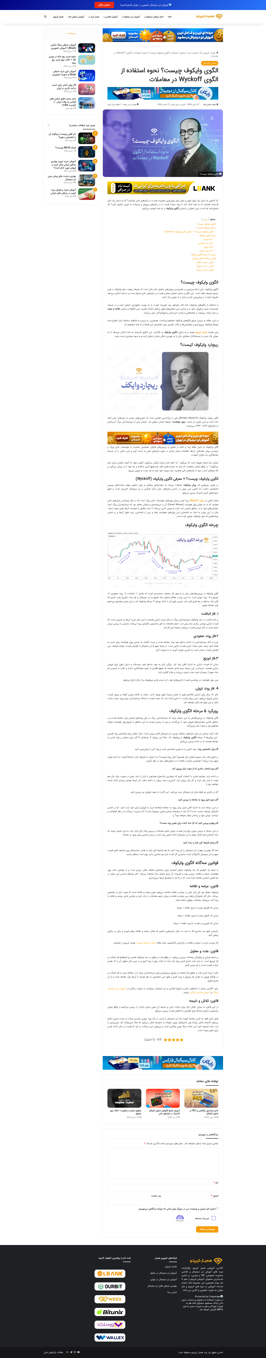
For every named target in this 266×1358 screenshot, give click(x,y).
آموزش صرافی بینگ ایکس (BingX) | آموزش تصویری (63, 46)
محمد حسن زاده (209, 104)
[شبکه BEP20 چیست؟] (86, 152)
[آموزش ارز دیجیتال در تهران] (162, 438)
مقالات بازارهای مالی (53, 1352)
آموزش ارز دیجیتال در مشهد (163, 1273)
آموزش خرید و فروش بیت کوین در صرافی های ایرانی (63, 191)
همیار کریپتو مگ (207, 53)
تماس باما (172, 1292)
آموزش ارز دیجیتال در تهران (163, 1279)
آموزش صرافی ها (76, 16)
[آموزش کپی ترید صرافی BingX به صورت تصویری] (86, 75)
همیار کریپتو (58, 16)
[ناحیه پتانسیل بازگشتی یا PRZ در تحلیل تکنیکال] (201, 1098)
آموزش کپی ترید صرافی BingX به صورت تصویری (64, 72)
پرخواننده (71, 33)
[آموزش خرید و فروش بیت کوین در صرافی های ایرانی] (86, 194)
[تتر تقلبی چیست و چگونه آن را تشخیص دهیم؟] (86, 138)
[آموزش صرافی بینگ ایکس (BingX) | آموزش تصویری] (86, 48)
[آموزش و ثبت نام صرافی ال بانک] (162, 188)
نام (216, 1183)
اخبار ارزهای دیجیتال (154, 16)
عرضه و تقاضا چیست (146, 943)
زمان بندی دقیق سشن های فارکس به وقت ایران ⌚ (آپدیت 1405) (63, 102)
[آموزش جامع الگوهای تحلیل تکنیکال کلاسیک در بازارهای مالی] (163, 1098)
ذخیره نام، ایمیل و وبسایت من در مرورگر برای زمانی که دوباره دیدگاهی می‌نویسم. (177, 1209)
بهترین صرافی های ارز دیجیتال (162, 1286)
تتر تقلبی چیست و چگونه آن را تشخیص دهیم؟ (62, 135)
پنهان (205, 219)
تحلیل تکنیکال (178, 53)
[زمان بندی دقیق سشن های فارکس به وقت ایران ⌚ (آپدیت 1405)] (86, 103)
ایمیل (214, 1196)
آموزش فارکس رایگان (200, 992)
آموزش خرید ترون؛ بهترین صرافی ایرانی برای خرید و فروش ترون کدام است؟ (63, 165)
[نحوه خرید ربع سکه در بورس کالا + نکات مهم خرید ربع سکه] (86, 60)
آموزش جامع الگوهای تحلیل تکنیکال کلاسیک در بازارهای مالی (164, 1112)
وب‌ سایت (156, 1196)
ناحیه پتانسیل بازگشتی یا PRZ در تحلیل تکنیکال (203, 1112)
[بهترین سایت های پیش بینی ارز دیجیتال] (86, 180)
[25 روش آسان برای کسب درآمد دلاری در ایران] (86, 89)
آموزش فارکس (111, 16)
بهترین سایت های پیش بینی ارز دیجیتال (62, 177)
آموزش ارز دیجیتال (132, 16)
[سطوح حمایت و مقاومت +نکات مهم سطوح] (124, 1098)
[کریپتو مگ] (209, 17)
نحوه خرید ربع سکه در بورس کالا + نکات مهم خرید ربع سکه (62, 60)
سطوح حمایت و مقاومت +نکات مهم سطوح (125, 1112)
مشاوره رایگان (104, 5)
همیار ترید (94, 16)
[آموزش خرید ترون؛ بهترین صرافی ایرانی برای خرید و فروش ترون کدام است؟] (86, 165)
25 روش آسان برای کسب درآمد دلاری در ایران (64, 86)
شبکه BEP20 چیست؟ (65, 148)
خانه (170, 16)
